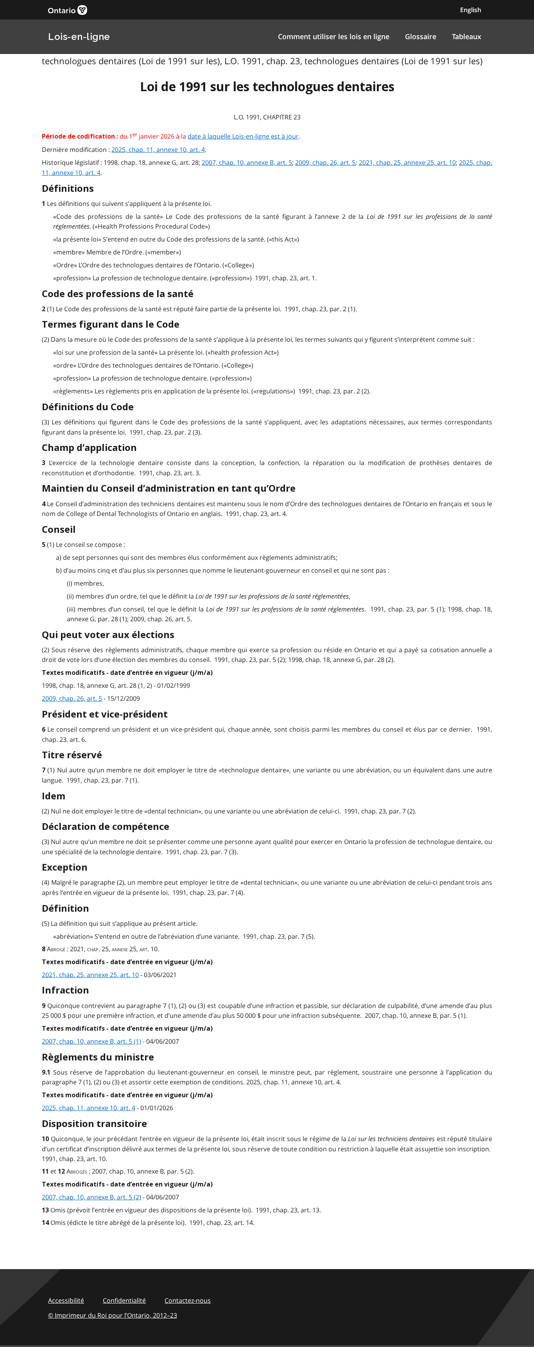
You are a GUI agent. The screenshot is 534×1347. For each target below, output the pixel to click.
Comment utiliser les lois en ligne (333, 36)
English (470, 9)
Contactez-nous (188, 1300)
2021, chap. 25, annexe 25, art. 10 (407, 162)
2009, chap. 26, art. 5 (325, 162)
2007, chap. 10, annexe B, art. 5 (247, 162)
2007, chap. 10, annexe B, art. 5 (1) (91, 1041)
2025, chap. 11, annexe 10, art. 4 (158, 149)
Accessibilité (66, 1300)
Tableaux (466, 36)
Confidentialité (124, 1300)
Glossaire (420, 36)
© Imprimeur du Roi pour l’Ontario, (112, 1315)
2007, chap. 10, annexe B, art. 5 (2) (91, 1197)
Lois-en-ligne (79, 36)
